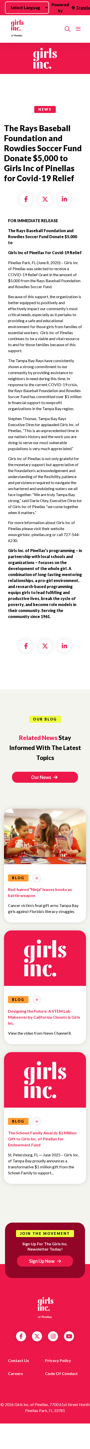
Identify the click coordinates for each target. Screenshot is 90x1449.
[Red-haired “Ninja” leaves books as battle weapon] (45, 861)
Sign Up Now (41, 1261)
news (45, 109)
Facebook (21, 1336)
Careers (15, 1373)
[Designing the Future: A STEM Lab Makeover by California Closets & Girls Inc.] (45, 957)
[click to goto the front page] (45, 1307)
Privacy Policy (58, 1360)
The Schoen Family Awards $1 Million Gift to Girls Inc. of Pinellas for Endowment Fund (42, 1138)
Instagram (53, 1336)
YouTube (69, 1336)
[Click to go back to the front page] (34, 29)
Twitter (37, 1336)
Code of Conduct (61, 1373)
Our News (41, 777)
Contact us (18, 1360)
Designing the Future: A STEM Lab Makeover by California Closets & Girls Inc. (44, 1017)
